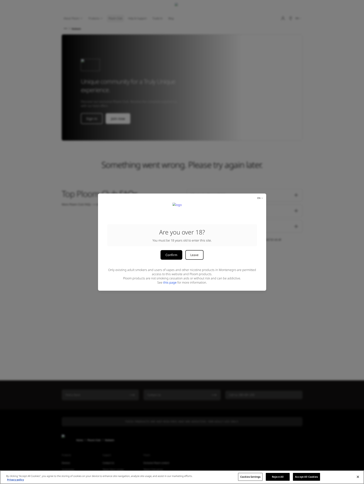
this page (170, 282)
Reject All (278, 476)
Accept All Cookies (306, 476)
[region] (182, 477)
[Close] (358, 477)
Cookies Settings (250, 476)
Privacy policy (15, 480)
